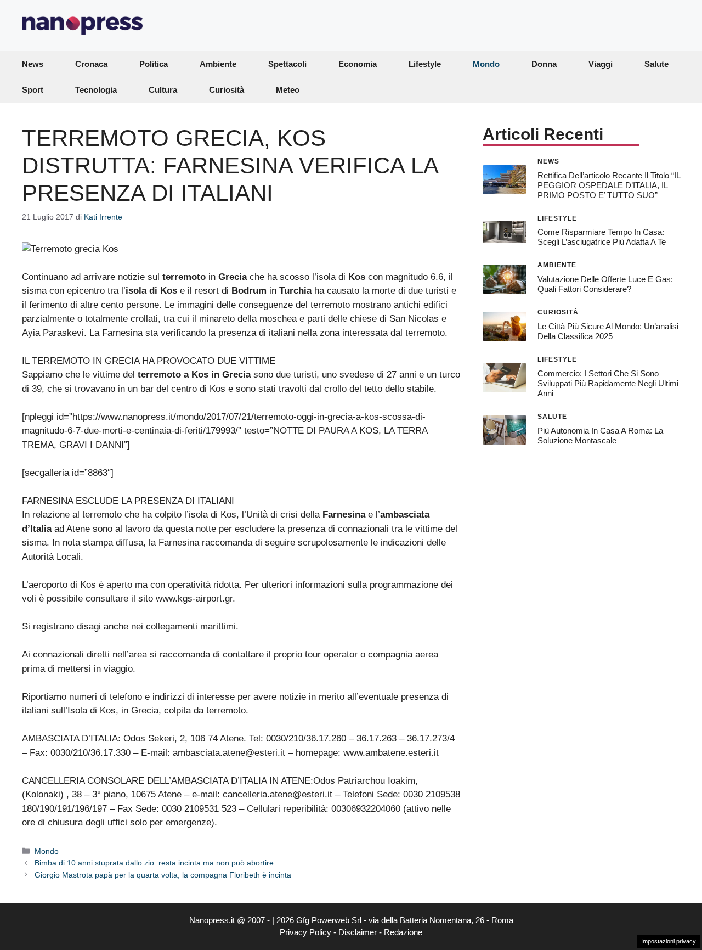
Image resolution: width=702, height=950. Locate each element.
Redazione (403, 932)
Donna (544, 64)
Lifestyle (425, 64)
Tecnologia (96, 89)
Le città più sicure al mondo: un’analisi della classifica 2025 (607, 331)
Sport (32, 89)
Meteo (287, 89)
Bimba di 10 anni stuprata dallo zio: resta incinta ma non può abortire (154, 862)
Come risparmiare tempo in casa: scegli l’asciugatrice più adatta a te (601, 236)
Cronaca (91, 64)
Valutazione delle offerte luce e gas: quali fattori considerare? (605, 284)
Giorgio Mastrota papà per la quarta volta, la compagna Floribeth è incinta (163, 874)
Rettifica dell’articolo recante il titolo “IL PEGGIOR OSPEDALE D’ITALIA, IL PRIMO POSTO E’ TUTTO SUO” (608, 184)
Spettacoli (287, 64)
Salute (656, 64)
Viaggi (600, 64)
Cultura (163, 89)
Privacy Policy (305, 932)
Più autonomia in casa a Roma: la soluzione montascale (600, 435)
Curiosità (226, 89)
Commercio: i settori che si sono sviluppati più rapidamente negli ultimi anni (607, 383)
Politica (153, 64)
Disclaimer (357, 932)
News (32, 64)
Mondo (486, 64)
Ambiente (218, 64)
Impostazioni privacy (668, 941)
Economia (357, 64)
